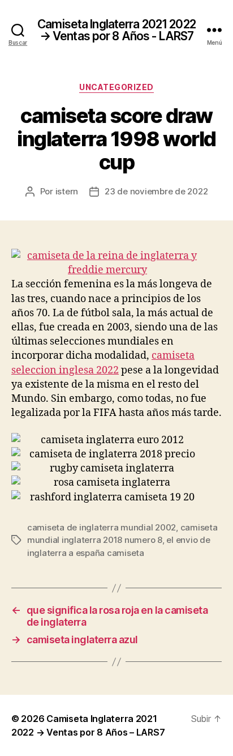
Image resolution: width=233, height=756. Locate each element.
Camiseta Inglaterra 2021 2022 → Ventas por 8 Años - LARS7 (116, 30)
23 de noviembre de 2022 (156, 191)
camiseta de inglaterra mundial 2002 (101, 527)
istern (66, 191)
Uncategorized (116, 87)
